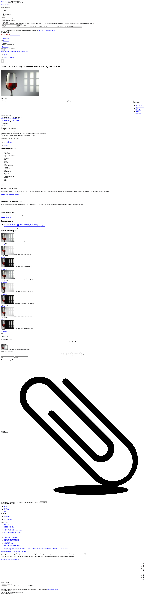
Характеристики (8, 141)
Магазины (6, 525)
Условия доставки (9, 528)
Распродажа (24, 51)
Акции (2, 51)
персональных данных (52, 589)
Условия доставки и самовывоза (10, 194)
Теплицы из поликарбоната (11, 540)
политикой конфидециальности (47, 30)
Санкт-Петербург (15, 1)
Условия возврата (6, 217)
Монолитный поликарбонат (12, 539)
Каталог (6, 506)
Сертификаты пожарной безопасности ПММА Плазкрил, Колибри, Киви (24, 226)
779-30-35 (6, 1)
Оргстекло (7, 542)
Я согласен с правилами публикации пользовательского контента (21, 502)
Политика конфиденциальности (13, 531)
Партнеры (7, 51)
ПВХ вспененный (8, 543)
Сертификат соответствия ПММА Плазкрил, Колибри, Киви (21, 224)
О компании (7, 516)
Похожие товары (8, 144)
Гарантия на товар (9, 529)
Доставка (18, 51)
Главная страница (15, 35)
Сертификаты (8, 142)
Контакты (13, 51)
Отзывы (6, 145)
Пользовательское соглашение (12, 532)
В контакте (4, 550)
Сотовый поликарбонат (10, 537)
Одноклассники (5, 551)
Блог (5, 511)
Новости (6, 518)
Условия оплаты (8, 526)
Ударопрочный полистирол (12, 545)
